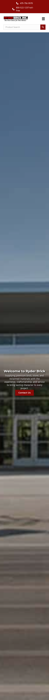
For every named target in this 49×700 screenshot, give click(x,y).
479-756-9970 (26, 3)
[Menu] (43, 19)
